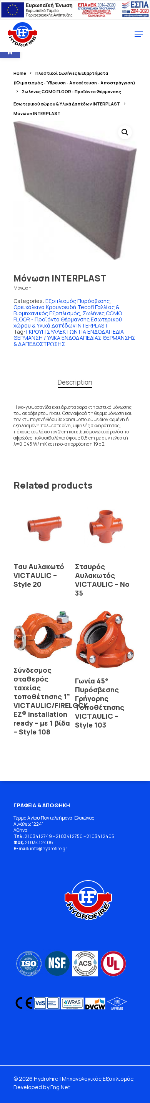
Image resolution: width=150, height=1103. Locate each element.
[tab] (75, 382)
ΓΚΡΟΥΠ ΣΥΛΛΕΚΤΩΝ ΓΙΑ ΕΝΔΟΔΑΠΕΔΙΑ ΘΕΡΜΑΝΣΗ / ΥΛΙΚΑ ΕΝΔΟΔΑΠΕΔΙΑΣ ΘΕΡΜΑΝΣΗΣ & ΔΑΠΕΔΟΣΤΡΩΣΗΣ (74, 337)
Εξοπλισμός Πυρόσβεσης (77, 301)
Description (75, 382)
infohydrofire (46, 848)
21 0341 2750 (69, 836)
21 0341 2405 (100, 836)
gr (65, 848)
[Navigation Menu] (139, 34)
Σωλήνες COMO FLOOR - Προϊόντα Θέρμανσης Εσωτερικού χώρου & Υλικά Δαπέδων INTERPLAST (67, 319)
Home (19, 73)
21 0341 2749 (38, 836)
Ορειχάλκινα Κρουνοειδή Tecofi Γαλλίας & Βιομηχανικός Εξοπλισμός (66, 310)
